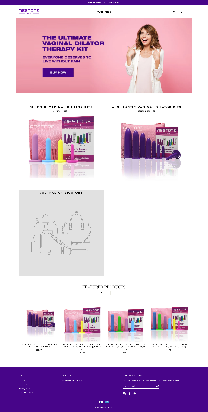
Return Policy (23, 381)
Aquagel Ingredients (26, 393)
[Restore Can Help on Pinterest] (134, 393)
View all (104, 293)
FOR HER (104, 12)
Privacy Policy (24, 385)
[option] (104, 2)
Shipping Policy (24, 389)
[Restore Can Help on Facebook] (129, 393)
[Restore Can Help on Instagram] (124, 393)
